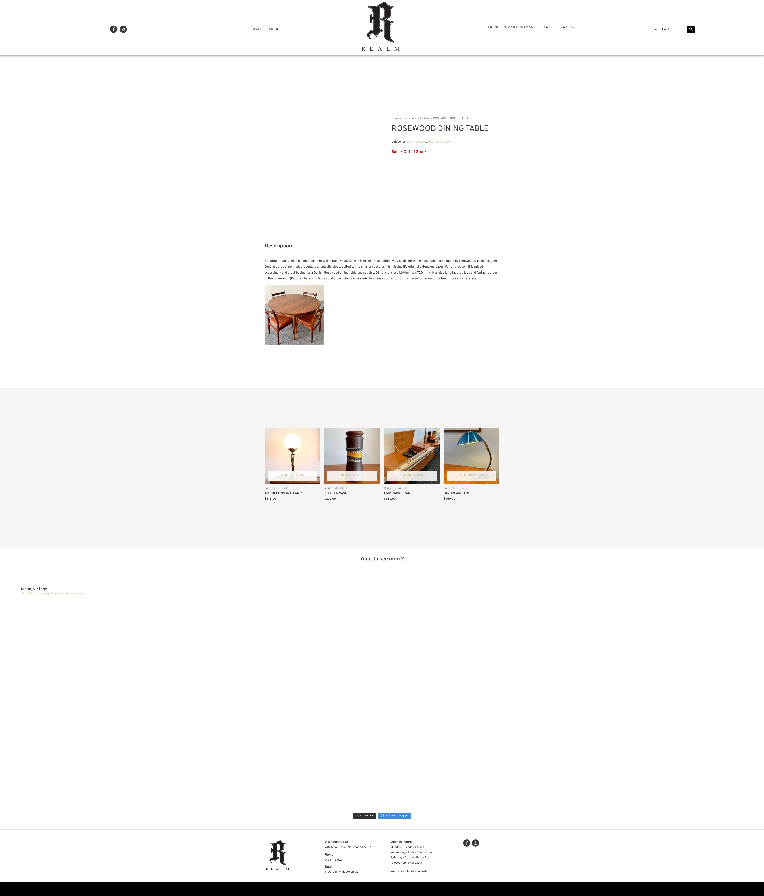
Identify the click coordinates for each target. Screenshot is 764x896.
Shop (405, 118)
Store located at (336, 842)
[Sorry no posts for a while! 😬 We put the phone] (477, 758)
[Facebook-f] (113, 29)
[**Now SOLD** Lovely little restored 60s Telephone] (667, 758)
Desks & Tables (420, 118)
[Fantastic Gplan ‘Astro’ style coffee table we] (287, 652)
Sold (548, 27)
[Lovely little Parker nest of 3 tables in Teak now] (477, 652)
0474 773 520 (333, 860)
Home (255, 29)
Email (328, 867)
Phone (328, 855)
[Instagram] (123, 29)
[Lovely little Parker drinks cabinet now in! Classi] (287, 758)
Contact (568, 27)
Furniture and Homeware (512, 27)
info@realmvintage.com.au (341, 872)
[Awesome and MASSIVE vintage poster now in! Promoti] (97, 758)
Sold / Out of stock (439, 142)
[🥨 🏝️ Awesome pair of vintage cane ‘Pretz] (97, 652)
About (274, 29)
